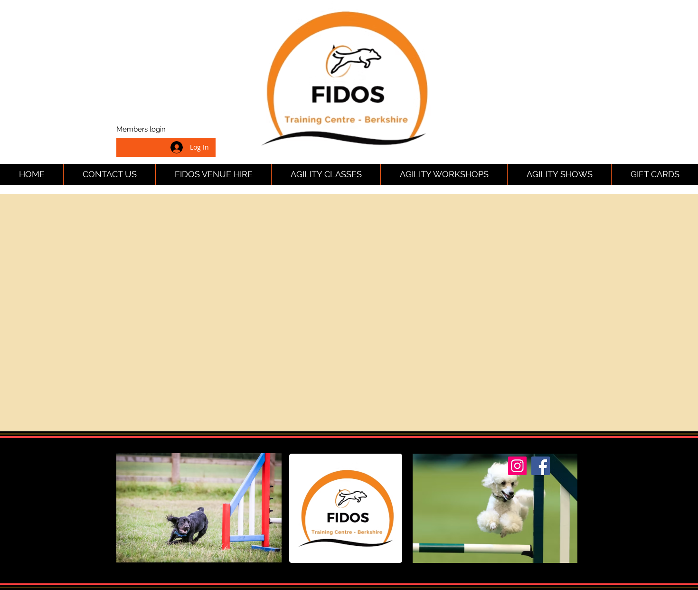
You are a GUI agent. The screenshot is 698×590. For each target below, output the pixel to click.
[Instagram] (517, 466)
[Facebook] (540, 466)
